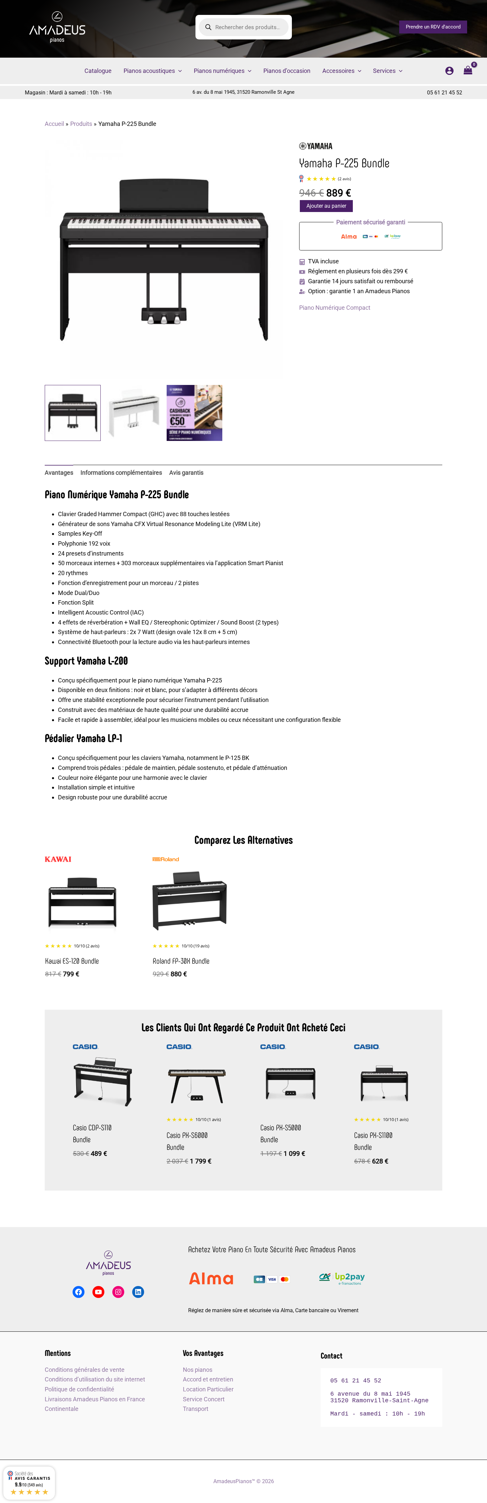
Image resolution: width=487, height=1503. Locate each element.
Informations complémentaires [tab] (121, 472)
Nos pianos (197, 1369)
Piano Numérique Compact (334, 307)
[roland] (165, 859)
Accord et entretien (208, 1379)
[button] (433, 27)
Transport (195, 1408)
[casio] (86, 1046)
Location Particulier (208, 1389)
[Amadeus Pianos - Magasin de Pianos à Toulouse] (108, 1263)
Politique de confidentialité (79, 1389)
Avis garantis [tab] (186, 472)
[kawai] (58, 859)
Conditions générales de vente (85, 1369)
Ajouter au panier (326, 206)
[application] (178, 71)
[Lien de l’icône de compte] (449, 70)
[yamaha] (315, 146)
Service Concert (204, 1399)
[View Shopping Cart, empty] (467, 71)
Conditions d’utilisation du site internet (95, 1379)
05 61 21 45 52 (444, 92)
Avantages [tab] (59, 472)
